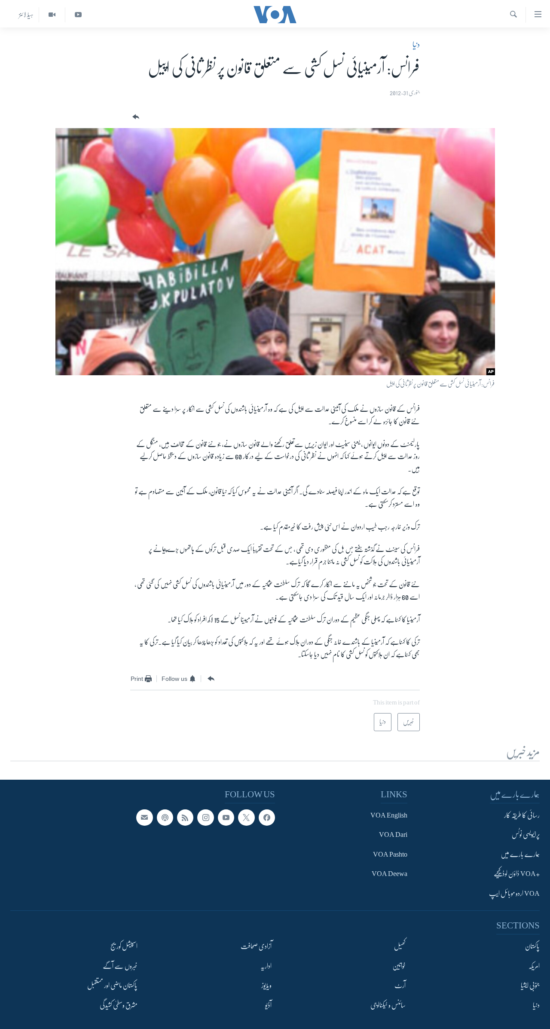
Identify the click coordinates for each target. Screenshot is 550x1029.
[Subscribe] (144, 817)
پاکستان (532, 946)
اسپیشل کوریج (124, 946)
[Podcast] (165, 817)
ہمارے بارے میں (520, 854)
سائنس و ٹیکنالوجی (388, 1005)
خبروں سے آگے (120, 966)
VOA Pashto (390, 854)
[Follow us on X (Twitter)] (246, 817)
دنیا (416, 44)
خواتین (399, 966)
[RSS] (185, 817)
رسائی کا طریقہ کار (522, 815)
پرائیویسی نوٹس (526, 835)
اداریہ (266, 966)
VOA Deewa (389, 874)
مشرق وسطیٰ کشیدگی (119, 1005)
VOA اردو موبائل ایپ (514, 894)
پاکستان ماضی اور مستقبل (112, 986)
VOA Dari (393, 835)
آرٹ (400, 986)
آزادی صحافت (256, 946)
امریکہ (534, 966)
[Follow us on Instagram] (205, 817)
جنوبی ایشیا (530, 986)
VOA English (388, 815)
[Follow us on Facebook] (267, 817)
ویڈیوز (266, 986)
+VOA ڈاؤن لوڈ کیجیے (517, 874)
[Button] (135, 117)
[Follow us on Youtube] (226, 817)
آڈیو (268, 1005)
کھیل (400, 946)
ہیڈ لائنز (26, 15)
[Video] (52, 14)
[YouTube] (78, 14)
